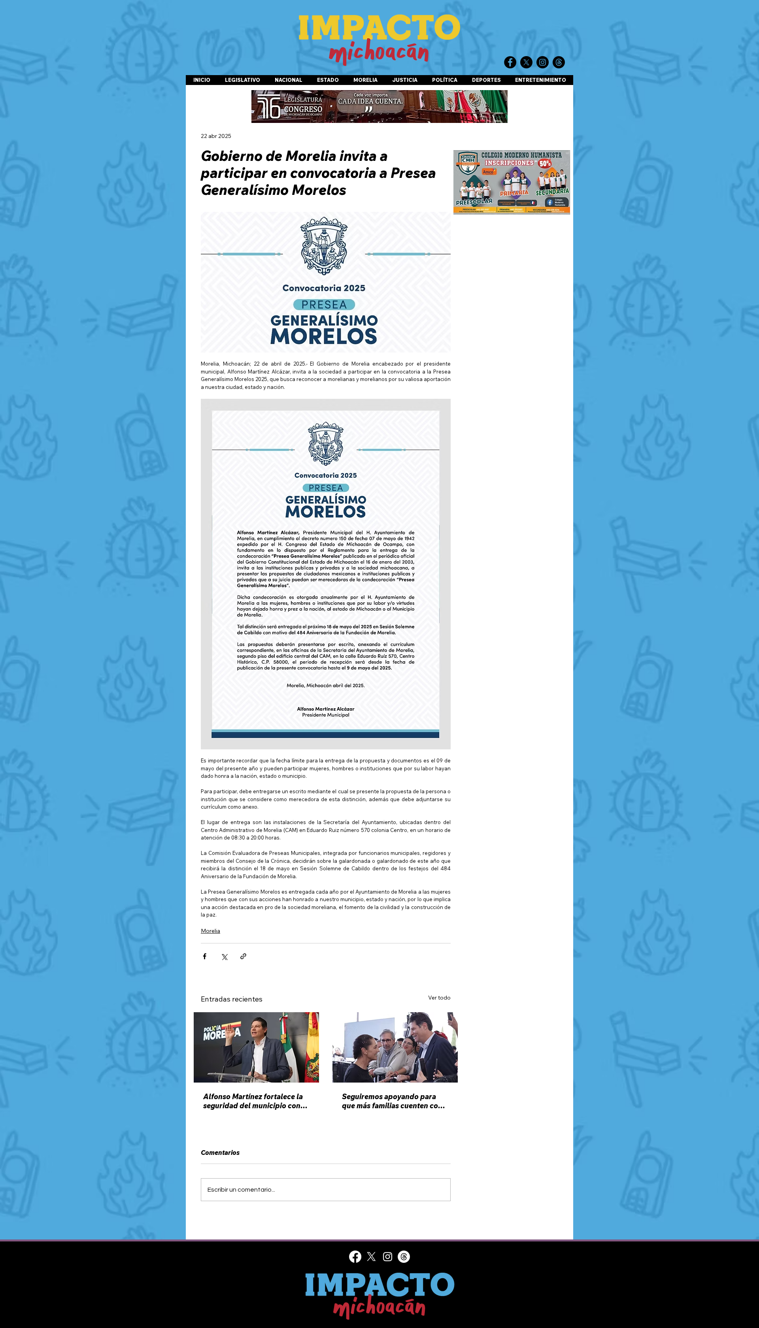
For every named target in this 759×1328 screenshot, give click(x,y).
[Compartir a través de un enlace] (243, 956)
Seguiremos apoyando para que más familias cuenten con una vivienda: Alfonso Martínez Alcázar (394, 1101)
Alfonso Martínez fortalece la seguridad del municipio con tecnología (253, 1101)
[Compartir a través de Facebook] (204, 956)
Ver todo (439, 997)
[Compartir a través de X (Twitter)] (224, 956)
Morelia (210, 930)
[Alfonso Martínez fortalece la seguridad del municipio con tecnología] (256, 1047)
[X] (371, 1257)
